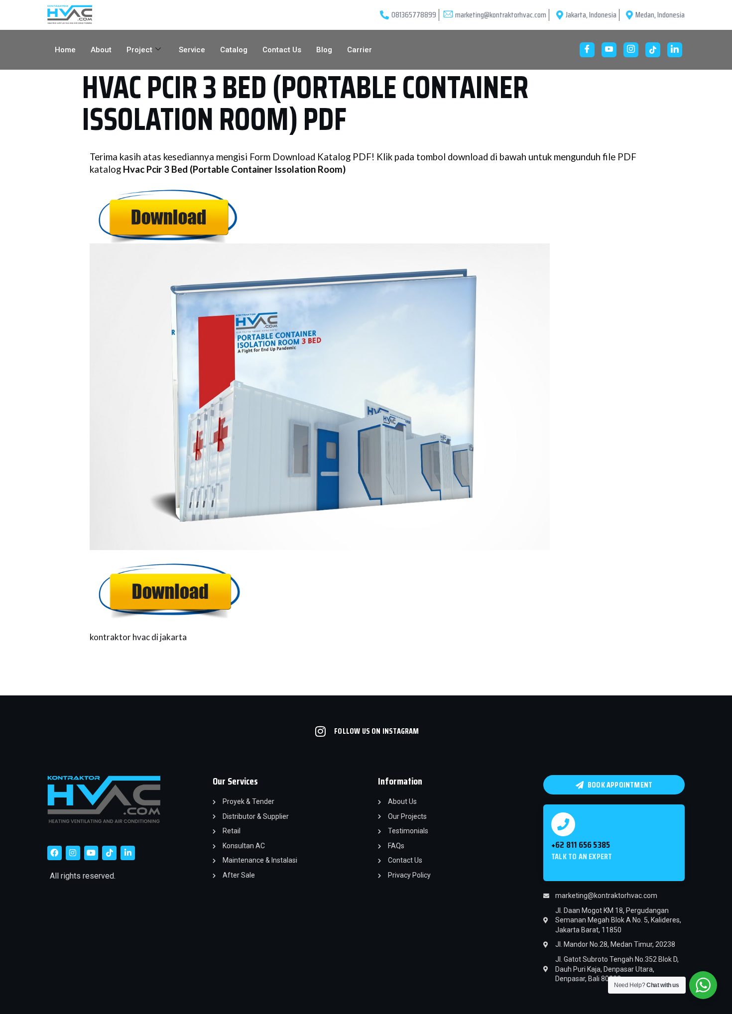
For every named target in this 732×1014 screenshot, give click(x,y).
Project (139, 49)
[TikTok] (652, 49)
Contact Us (281, 49)
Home (65, 49)
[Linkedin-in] (128, 853)
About (101, 49)
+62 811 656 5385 (580, 845)
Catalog (233, 49)
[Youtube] (609, 49)
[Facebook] (587, 49)
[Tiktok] (109, 853)
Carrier (359, 49)
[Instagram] (630, 49)
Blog (324, 49)
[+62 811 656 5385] (563, 824)
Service (192, 49)
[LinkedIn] (674, 49)
